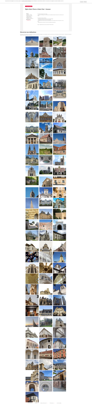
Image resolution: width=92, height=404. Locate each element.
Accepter (81, 1)
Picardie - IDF (29, 20)
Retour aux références (29, 6)
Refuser (85, 1)
